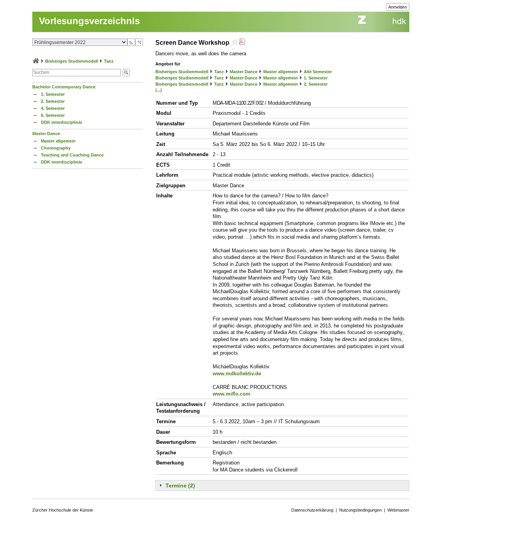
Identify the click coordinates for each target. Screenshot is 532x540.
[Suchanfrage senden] (126, 72)
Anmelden (397, 7)
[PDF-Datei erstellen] (242, 42)
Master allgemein (58, 141)
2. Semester (53, 101)
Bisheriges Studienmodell (71, 61)
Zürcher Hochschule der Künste (62, 510)
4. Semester (53, 108)
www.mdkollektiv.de (237, 373)
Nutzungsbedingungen (360, 510)
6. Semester (53, 115)
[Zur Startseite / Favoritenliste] (35, 61)
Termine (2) (180, 485)
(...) (158, 90)
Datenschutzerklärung (312, 510)
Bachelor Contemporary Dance (63, 86)
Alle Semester (318, 71)
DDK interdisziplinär (61, 122)
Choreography (55, 148)
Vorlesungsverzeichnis (89, 21)
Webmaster (398, 510)
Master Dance (46, 133)
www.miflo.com (231, 394)
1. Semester (53, 94)
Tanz (109, 61)
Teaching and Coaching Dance (72, 155)
